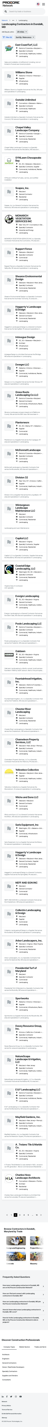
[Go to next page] (41, 1215)
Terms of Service (7, 1409)
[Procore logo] (11, 2)
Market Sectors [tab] (24, 1347)
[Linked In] (3, 1397)
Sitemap (4, 1417)
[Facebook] (6, 1397)
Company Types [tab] (9, 1347)
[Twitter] (11, 1397)
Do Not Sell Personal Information (11, 1413)
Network (8, 5)
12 (37, 1215)
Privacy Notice (6, 1405)
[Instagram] (16, 1397)
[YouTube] (20, 1397)
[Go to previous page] (7, 1215)
